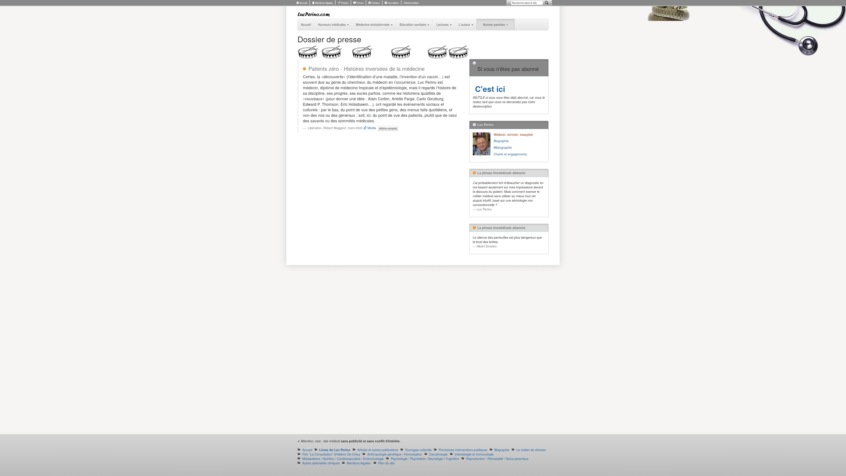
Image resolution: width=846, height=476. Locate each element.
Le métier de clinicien (531, 450)
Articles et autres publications (377, 450)
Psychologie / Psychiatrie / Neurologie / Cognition (425, 458)
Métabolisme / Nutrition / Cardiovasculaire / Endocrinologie (343, 458)
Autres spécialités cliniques (321, 463)
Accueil (303, 2)
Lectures (442, 24)
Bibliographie (503, 147)
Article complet (388, 128)
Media (371, 128)
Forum (360, 2)
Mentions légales (323, 2)
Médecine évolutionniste (373, 24)
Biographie (502, 141)
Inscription (393, 2)
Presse (344, 2)
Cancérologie (438, 454)
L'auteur (465, 24)
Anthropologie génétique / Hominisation (394, 454)
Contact (375, 2)
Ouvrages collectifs (418, 450)
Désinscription (411, 2)
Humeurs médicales (332, 24)
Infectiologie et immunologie (474, 454)
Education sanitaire (413, 24)
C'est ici (489, 88)
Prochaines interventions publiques (463, 450)
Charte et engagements (510, 154)
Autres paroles (494, 24)
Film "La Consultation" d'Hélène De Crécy (331, 454)
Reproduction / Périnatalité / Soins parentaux (497, 458)
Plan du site (386, 463)
